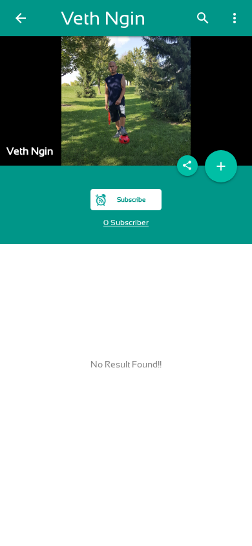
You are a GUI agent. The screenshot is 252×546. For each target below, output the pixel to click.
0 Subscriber (126, 222)
